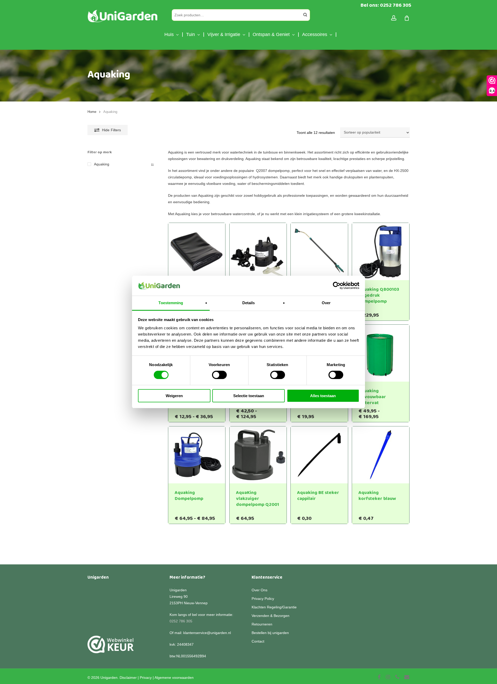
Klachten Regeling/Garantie (274, 607)
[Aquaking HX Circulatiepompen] (258, 251)
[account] (394, 18)
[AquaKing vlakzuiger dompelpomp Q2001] (258, 455)
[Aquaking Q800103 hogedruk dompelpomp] (380, 251)
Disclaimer (128, 677)
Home (91, 112)
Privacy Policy (263, 598)
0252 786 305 (181, 621)
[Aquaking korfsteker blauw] (380, 455)
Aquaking (101, 164)
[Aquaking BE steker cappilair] (319, 455)
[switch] (219, 375)
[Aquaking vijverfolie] (196, 251)
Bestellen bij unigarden (270, 633)
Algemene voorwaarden (174, 677)
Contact (258, 641)
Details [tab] (248, 303)
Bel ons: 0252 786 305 (386, 5)
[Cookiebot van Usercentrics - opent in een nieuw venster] (336, 285)
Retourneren (262, 624)
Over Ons (259, 590)
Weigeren (174, 396)
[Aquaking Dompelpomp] (196, 455)
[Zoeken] (305, 15)
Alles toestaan (323, 396)
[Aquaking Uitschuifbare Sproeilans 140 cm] (319, 251)
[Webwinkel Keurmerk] (110, 647)
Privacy (146, 677)
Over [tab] (326, 303)
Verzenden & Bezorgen (270, 616)
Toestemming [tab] (170, 303)
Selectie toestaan (248, 396)
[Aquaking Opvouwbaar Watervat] (380, 353)
